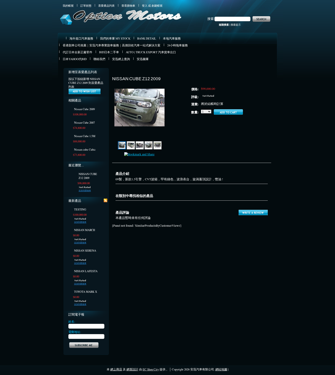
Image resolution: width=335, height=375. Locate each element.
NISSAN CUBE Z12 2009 (88, 176)
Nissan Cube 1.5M (84, 136)
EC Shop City (151, 369)
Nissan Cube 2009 (84, 109)
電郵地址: (74, 332)
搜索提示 (236, 24)
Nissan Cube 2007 (84, 123)
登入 (144, 5)
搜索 (210, 19)
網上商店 (116, 369)
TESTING (80, 209)
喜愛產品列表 (106, 5)
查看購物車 (128, 5)
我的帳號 (68, 5)
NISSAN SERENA (85, 251)
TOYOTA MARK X (85, 292)
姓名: (71, 321)
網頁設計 (132, 369)
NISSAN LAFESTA (86, 271)
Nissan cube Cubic (85, 150)
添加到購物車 (85, 190)
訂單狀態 (85, 5)
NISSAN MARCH (84, 230)
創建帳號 (157, 5)
